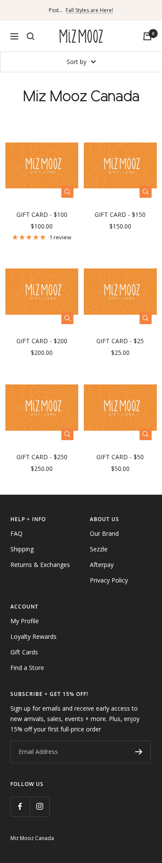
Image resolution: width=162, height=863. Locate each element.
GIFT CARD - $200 (41, 341)
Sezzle (99, 549)
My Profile (24, 621)
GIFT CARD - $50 (120, 457)
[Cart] (147, 36)
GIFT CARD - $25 (120, 341)
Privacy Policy (109, 580)
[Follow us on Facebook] (20, 806)
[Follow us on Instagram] (39, 806)
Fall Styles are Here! (89, 10)
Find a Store (27, 667)
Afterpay (102, 564)
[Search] (31, 36)
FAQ (16, 533)
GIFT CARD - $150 (120, 214)
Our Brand (104, 533)
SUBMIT (139, 752)
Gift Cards (24, 652)
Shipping (22, 549)
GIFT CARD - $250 (41, 457)
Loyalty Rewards (33, 636)
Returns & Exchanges (40, 564)
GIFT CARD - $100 (41, 214)
